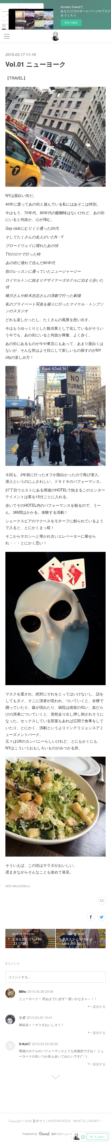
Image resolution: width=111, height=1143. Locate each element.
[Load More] (55, 1075)
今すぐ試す (71, 22)
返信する (99, 1006)
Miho (22, 991)
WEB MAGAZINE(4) (17, 886)
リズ (22, 1017)
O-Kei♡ (25, 1043)
